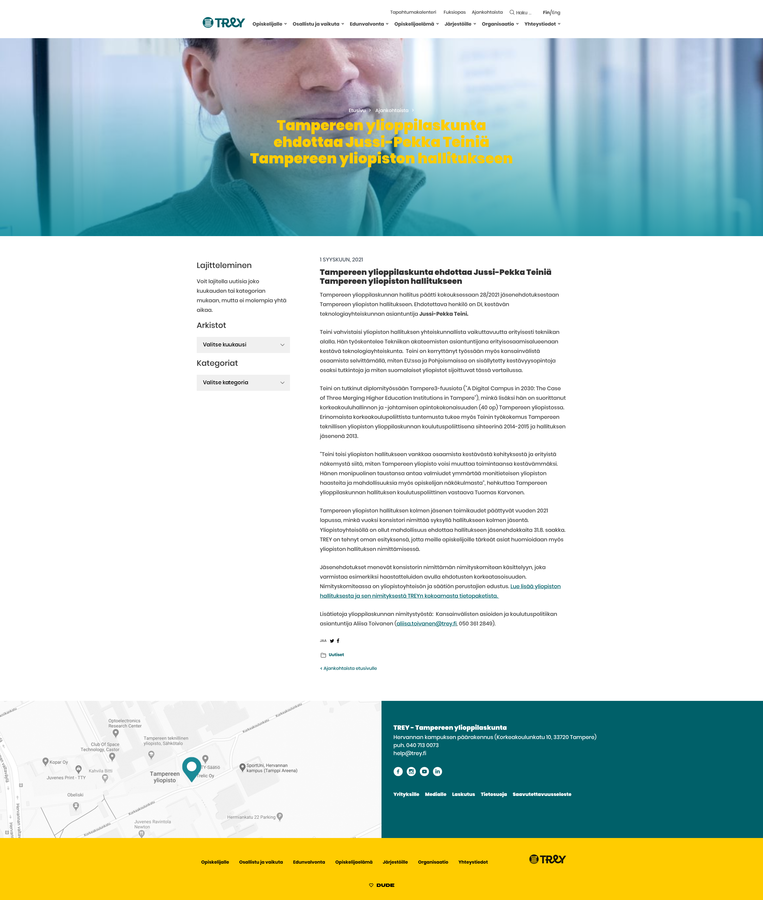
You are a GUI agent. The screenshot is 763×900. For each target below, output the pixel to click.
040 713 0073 (422, 745)
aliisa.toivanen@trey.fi (427, 624)
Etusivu (357, 111)
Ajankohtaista (487, 12)
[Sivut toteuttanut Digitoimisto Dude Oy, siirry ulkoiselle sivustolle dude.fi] (381, 886)
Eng (556, 13)
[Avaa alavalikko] (285, 23)
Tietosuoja (494, 794)
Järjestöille (458, 24)
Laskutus (463, 794)
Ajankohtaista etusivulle (349, 669)
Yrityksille (406, 794)
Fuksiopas (455, 12)
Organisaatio (498, 24)
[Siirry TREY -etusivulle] (547, 862)
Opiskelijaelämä (414, 24)
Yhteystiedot (540, 24)
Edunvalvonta (367, 24)
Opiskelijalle (267, 24)
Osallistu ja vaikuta (316, 24)
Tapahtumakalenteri (413, 12)
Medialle (435, 794)
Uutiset (336, 655)
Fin (546, 13)
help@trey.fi (409, 753)
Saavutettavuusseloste (542, 794)
